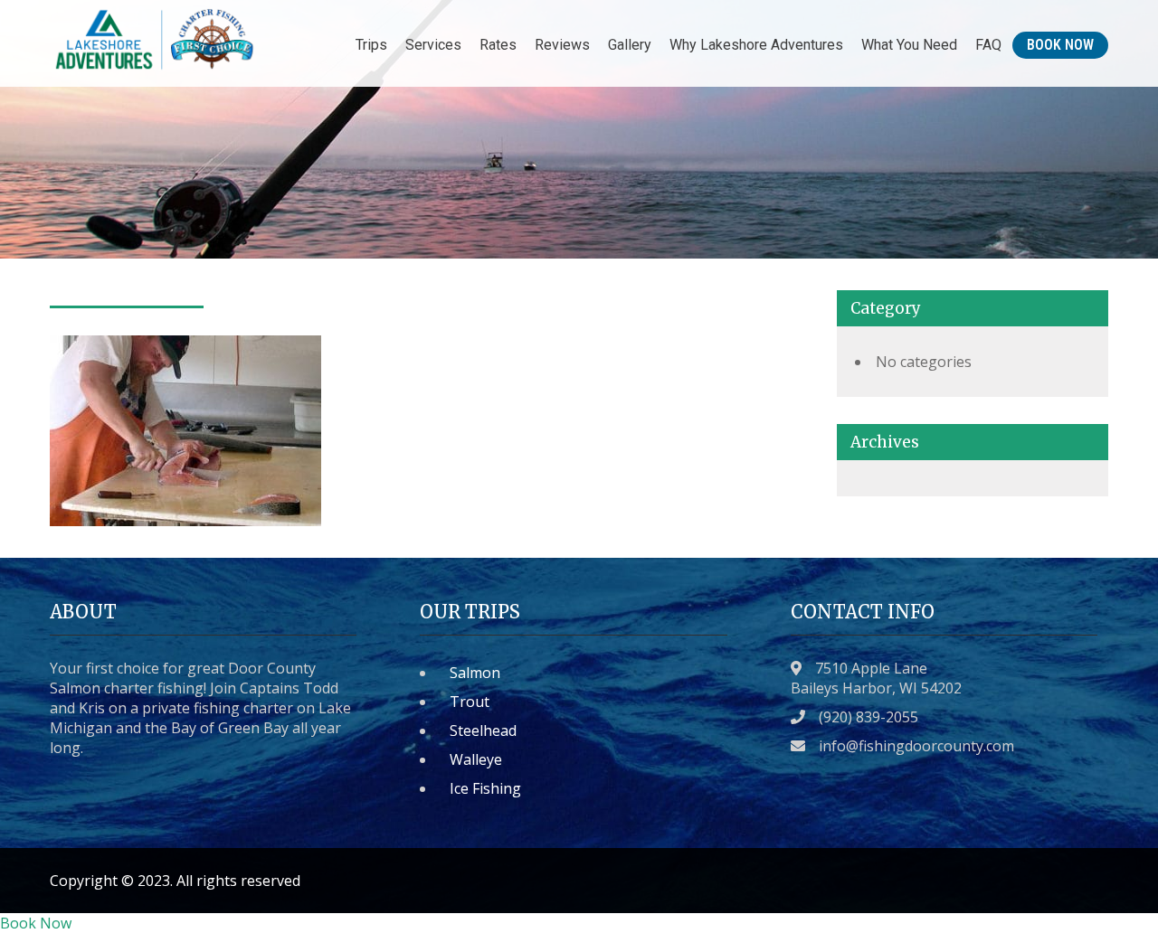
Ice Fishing (485, 788)
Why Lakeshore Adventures (756, 44)
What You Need (909, 44)
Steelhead (483, 730)
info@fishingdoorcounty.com (916, 746)
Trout (469, 702)
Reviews (562, 44)
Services (433, 44)
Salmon (475, 673)
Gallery (629, 44)
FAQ (988, 44)
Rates (498, 44)
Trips (371, 44)
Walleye (476, 759)
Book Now (1060, 44)
